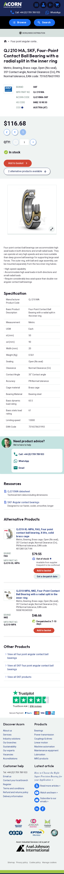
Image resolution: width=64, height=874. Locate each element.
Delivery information (13, 796)
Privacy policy (22, 862)
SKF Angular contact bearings (30, 504)
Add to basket (15, 163)
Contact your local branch (15, 780)
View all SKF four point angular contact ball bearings (30, 667)
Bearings (38, 730)
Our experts (9, 750)
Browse (21, 22)
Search (46, 22)
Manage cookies (49, 862)
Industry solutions (11, 738)
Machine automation (44, 746)
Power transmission (44, 734)
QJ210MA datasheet (27, 493)
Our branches (9, 742)
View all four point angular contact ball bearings (27, 656)
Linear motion (41, 742)
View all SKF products (19, 676)
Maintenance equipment (46, 750)
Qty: (7, 142)
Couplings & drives (43, 738)
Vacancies (8, 754)
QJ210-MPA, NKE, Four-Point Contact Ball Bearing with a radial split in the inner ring (38, 594)
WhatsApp (55, 12)
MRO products (41, 758)
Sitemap (11, 862)
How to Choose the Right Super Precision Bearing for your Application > (48, 776)
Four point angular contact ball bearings (25, 41)
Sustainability (9, 746)
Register (7, 784)
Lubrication (39, 754)
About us (7, 730)
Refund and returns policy (15, 792)
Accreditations (10, 758)
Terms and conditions (13, 788)
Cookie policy (35, 862)
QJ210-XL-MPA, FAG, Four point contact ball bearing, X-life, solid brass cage (35, 533)
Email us (7, 776)
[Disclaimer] (22, 107)
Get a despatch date (47, 576)
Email (21, 468)
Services (7, 734)
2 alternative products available (25, 171)
